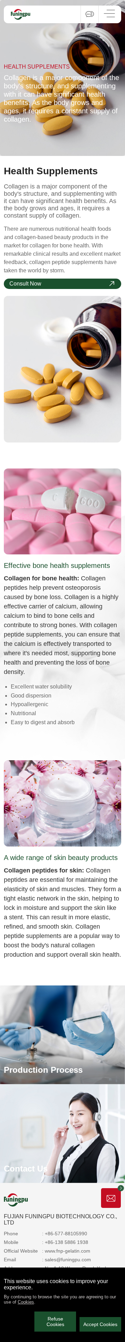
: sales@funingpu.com (66, 1259)
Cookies (26, 1302)
